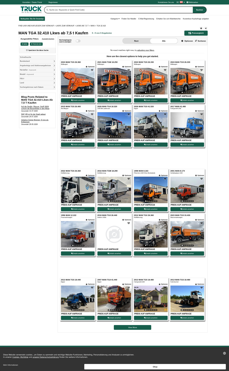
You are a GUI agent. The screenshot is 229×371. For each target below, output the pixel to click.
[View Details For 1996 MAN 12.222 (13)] (78, 234)
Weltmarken (193, 2)
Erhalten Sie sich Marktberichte (168, 19)
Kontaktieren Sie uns (166, 2)
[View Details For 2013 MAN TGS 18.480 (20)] (187, 299)
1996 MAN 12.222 (68, 215)
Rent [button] (136, 41)
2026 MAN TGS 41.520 (144, 107)
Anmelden (26, 2)
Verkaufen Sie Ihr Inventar (32, 19)
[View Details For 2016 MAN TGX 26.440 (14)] (114, 234)
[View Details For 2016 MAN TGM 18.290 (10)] (114, 190)
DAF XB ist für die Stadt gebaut (33, 114)
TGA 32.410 (37, 44)
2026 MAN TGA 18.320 (107, 107)
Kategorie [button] (114, 19)
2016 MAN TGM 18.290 (107, 171)
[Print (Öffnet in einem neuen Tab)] (201, 28)
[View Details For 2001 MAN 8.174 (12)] (187, 190)
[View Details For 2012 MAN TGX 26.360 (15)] (151, 234)
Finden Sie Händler (129, 19)
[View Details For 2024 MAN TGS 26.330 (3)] (151, 81)
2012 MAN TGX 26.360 (144, 215)
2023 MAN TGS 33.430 (180, 215)
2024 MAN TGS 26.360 (71, 62)
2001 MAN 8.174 (177, 171)
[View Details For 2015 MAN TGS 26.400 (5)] (78, 125)
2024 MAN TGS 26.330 (144, 62)
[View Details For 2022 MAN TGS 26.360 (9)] (78, 190)
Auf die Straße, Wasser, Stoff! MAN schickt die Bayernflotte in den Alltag (35, 108)
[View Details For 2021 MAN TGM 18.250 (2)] (114, 81)
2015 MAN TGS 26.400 (71, 107)
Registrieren (53, 2)
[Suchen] (47, 10)
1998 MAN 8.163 (141, 171)
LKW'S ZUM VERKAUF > (66, 26)
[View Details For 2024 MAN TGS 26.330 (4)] (187, 81)
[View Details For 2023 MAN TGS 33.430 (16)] (187, 234)
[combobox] (127, 10)
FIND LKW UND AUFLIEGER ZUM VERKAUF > (37, 26)
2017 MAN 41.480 (178, 107)
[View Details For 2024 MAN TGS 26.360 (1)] (78, 81)
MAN (25, 44)
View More (132, 327)
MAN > (94, 26)
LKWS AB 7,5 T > (83, 26)
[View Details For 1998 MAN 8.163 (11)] (151, 190)
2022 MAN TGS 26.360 (71, 171)
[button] (186, 41)
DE (178, 2)
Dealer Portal (37, 2)
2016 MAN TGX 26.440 (107, 215)
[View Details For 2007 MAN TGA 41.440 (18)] (114, 299)
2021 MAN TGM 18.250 (107, 62)
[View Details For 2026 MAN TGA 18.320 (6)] (114, 125)
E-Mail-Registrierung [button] (146, 19)
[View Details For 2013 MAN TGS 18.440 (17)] (78, 299)
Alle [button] (164, 41)
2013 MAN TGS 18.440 (71, 280)
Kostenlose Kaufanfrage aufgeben (196, 19)
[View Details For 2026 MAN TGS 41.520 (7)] (151, 125)
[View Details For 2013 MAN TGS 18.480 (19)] (151, 299)
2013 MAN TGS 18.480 (144, 280)
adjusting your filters (145, 50)
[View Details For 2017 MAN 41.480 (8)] (187, 125)
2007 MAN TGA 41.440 (107, 280)
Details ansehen (79, 100)
